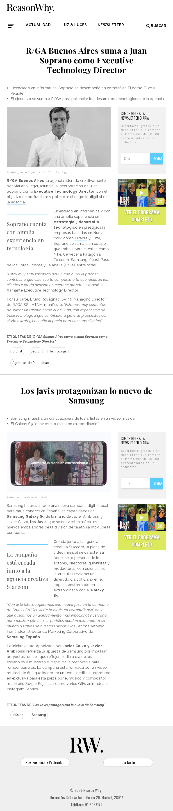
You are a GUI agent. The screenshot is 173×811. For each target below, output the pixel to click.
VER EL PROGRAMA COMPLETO (141, 216)
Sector (36, 351)
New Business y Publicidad (45, 762)
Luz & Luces (74, 25)
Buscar (158, 26)
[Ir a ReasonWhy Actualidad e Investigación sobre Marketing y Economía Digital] (30, 7)
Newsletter (111, 25)
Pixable (81, 238)
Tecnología (58, 351)
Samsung (15, 506)
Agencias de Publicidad (30, 363)
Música (17, 715)
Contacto (128, 762)
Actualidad (38, 25)
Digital (17, 351)
